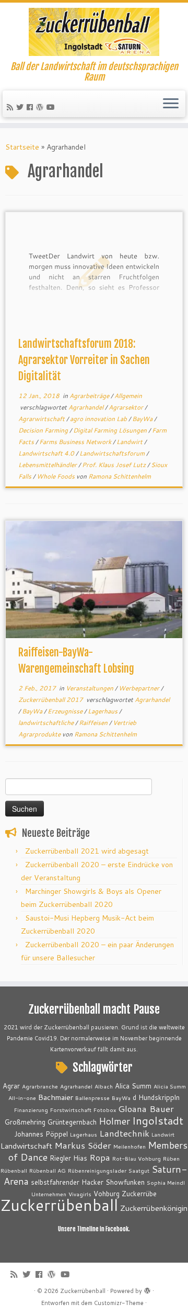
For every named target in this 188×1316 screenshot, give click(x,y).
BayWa (143, 418)
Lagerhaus (103, 711)
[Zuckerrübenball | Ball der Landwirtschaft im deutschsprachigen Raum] (94, 32)
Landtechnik (124, 1133)
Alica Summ (133, 1086)
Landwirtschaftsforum (112, 453)
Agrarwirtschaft (42, 418)
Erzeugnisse (66, 711)
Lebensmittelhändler (48, 464)
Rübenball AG (47, 1170)
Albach (104, 1086)
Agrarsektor (127, 407)
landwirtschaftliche (46, 722)
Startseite (22, 147)
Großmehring (25, 1122)
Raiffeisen (94, 722)
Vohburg (106, 1193)
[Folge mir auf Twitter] (21, 107)
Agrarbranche (40, 1086)
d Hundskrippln (156, 1097)
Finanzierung (31, 1110)
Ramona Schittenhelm (119, 476)
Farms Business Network (76, 441)
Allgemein (128, 395)
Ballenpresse (92, 1098)
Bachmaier (55, 1097)
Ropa (99, 1157)
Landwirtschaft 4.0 (47, 453)
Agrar (11, 1086)
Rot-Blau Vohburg (136, 1158)
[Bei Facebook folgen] (31, 107)
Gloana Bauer (146, 1109)
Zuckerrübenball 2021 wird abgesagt (87, 851)
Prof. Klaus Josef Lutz (114, 464)
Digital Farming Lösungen (110, 430)
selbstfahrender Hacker (67, 1182)
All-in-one (22, 1098)
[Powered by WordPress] (147, 1288)
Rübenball (14, 1170)
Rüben (171, 1158)
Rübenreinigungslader (97, 1170)
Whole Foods (56, 476)
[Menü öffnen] (171, 104)
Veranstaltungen (90, 688)
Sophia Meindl (166, 1182)
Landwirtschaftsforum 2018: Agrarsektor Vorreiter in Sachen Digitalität (84, 360)
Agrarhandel (86, 407)
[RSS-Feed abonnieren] (11, 107)
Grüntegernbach (72, 1122)
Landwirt (130, 441)
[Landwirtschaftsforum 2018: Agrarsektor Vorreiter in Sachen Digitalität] (94, 271)
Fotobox (104, 1110)
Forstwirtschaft (70, 1110)
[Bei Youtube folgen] (52, 107)
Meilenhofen (129, 1146)
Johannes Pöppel (41, 1134)
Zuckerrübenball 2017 (51, 699)
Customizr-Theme (119, 1303)
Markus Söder (82, 1145)
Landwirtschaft (26, 1145)
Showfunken (125, 1182)
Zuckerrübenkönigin (153, 1207)
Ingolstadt (157, 1120)
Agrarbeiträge (90, 395)
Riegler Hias (68, 1158)
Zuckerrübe (139, 1193)
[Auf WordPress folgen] (41, 107)
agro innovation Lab (99, 418)
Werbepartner (140, 688)
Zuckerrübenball (59, 1205)
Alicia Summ (170, 1086)
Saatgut (138, 1170)
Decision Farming (43, 430)
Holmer (114, 1121)
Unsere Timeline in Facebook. (94, 1229)
